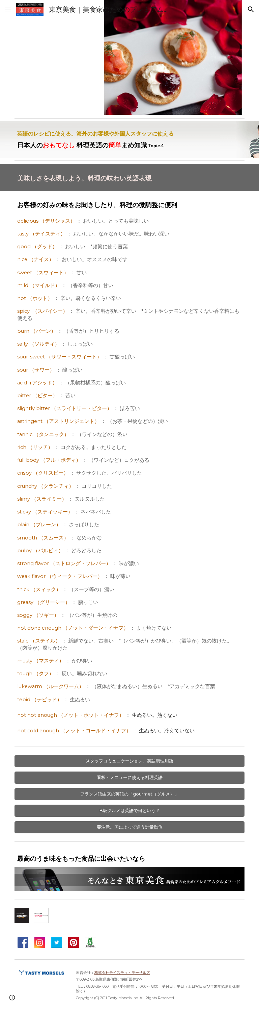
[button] (8, 9)
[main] (130, 139)
